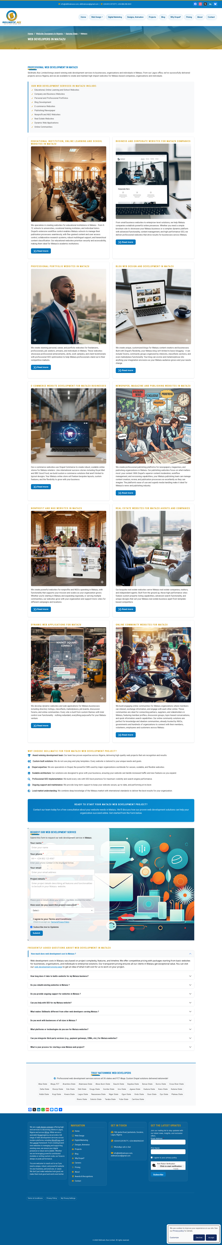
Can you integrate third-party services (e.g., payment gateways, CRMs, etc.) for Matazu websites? (73, 1038)
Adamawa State (85, 1084)
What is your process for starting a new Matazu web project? (57, 1047)
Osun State (151, 1094)
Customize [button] (174, 1238)
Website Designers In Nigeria (49, 34)
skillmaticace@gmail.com (89, 4)
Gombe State (108, 1089)
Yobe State (123, 1099)
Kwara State (69, 1094)
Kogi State (56, 1094)
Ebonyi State (58, 1089)
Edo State (70, 1089)
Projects (152, 17)
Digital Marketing (115, 17)
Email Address (156, 1138)
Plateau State (177, 1094)
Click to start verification (171, 1166)
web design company (45, 1127)
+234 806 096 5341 (124, 4)
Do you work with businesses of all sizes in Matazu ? (53, 1020)
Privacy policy (178, 1231)
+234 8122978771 (121, 1141)
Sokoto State (95, 1099)
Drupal (40, 1135)
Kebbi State (44, 1094)
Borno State (161, 1084)
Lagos (113, 1135)
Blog (163, 17)
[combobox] (33, 858)
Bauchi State (118, 1084)
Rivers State (82, 1099)
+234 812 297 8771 (110, 4)
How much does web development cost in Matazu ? (53, 954)
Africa (47, 1132)
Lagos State (83, 1094)
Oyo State (164, 1094)
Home (83, 17)
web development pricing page (48, 967)
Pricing (189, 17)
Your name (35, 843)
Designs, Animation (135, 17)
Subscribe (158, 1174)
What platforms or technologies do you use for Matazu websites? (59, 1029)
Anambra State (69, 1084)
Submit (36, 933)
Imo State (122, 1089)
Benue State (147, 1084)
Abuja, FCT (54, 1084)
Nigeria (119, 1135)
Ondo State (139, 1094)
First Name (155, 1148)
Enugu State (95, 1089)
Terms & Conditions (35, 1198)
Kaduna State (149, 1089)
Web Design (96, 17)
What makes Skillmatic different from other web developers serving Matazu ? (64, 1011)
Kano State (163, 1089)
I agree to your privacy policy (165, 1157)
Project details (37, 878)
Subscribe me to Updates (46, 927)
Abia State (42, 1084)
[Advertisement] (111, 59)
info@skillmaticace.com (70, 4)
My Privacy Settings (68, 1198)
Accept (211, 1237)
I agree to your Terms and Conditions (52, 919)
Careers (78, 1163)
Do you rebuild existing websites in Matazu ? (50, 985)
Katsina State (72, 34)
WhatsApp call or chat (122, 1147)
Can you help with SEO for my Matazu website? (51, 1003)
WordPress (56, 1140)
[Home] (11, 17)
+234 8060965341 (136, 1141)
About (199, 17)
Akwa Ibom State (103, 1084)
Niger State (113, 1094)
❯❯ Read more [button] (40, 251)
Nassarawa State (98, 1094)
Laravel (35, 1143)
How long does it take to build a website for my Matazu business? (59, 976)
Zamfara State (138, 1099)
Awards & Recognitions (84, 1176)
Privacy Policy (52, 1198)
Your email (35, 867)
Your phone (36, 854)
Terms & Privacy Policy (60, 922)
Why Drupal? (175, 17)
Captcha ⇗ (179, 1169)
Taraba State (110, 1099)
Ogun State (126, 1094)
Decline (199, 1237)
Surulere (139, 1132)
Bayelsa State (133, 1084)
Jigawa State (134, 1089)
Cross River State (176, 1084)
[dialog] (193, 1234)
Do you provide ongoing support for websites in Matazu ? (55, 994)
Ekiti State (82, 1089)
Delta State (44, 1089)
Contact (211, 17)
